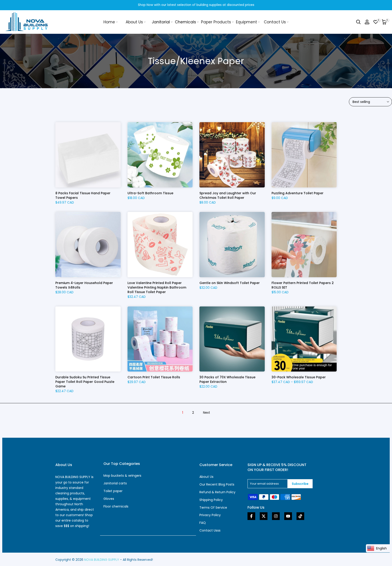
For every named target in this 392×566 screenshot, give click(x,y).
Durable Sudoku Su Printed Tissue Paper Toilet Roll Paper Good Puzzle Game (84, 382)
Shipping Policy (211, 500)
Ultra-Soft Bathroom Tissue (150, 193)
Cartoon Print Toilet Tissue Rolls (153, 377)
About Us (134, 22)
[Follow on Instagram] (276, 516)
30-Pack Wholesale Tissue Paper (299, 377)
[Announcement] (196, 5)
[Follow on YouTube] (288, 516)
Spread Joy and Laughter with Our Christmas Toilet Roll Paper (227, 195)
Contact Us (275, 22)
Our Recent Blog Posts (216, 484)
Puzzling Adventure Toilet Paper (297, 193)
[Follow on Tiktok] (300, 516)
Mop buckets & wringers (122, 475)
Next (206, 412)
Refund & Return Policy (217, 492)
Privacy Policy (210, 515)
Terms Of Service (213, 507)
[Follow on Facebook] (251, 516)
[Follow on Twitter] (263, 516)
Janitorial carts (115, 483)
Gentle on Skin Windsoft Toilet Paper (229, 283)
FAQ (202, 522)
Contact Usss (209, 530)
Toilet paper (112, 491)
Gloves (108, 498)
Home (109, 22)
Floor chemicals (115, 506)
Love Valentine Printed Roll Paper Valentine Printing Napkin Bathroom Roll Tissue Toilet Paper (156, 287)
